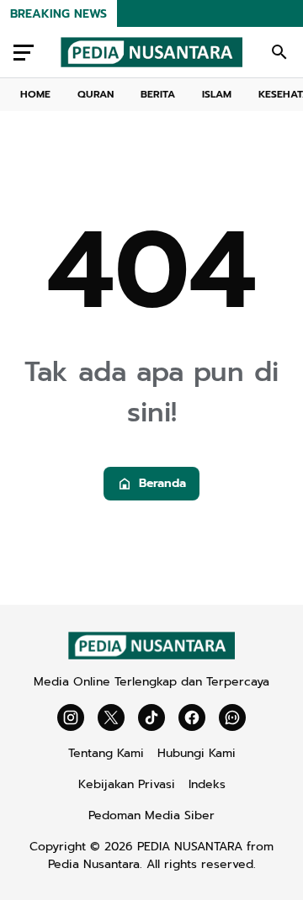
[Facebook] (191, 717)
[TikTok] (151, 717)
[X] (111, 717)
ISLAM (216, 94)
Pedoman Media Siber (151, 815)
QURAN (95, 94)
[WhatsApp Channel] (232, 717)
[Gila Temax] (151, 655)
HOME (35, 94)
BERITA (158, 94)
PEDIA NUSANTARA (189, 846)
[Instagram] (70, 717)
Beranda (162, 483)
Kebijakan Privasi (126, 784)
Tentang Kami (106, 753)
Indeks (207, 784)
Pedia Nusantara (94, 864)
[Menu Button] (23, 52)
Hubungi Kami (196, 753)
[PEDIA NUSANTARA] (151, 52)
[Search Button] (279, 52)
